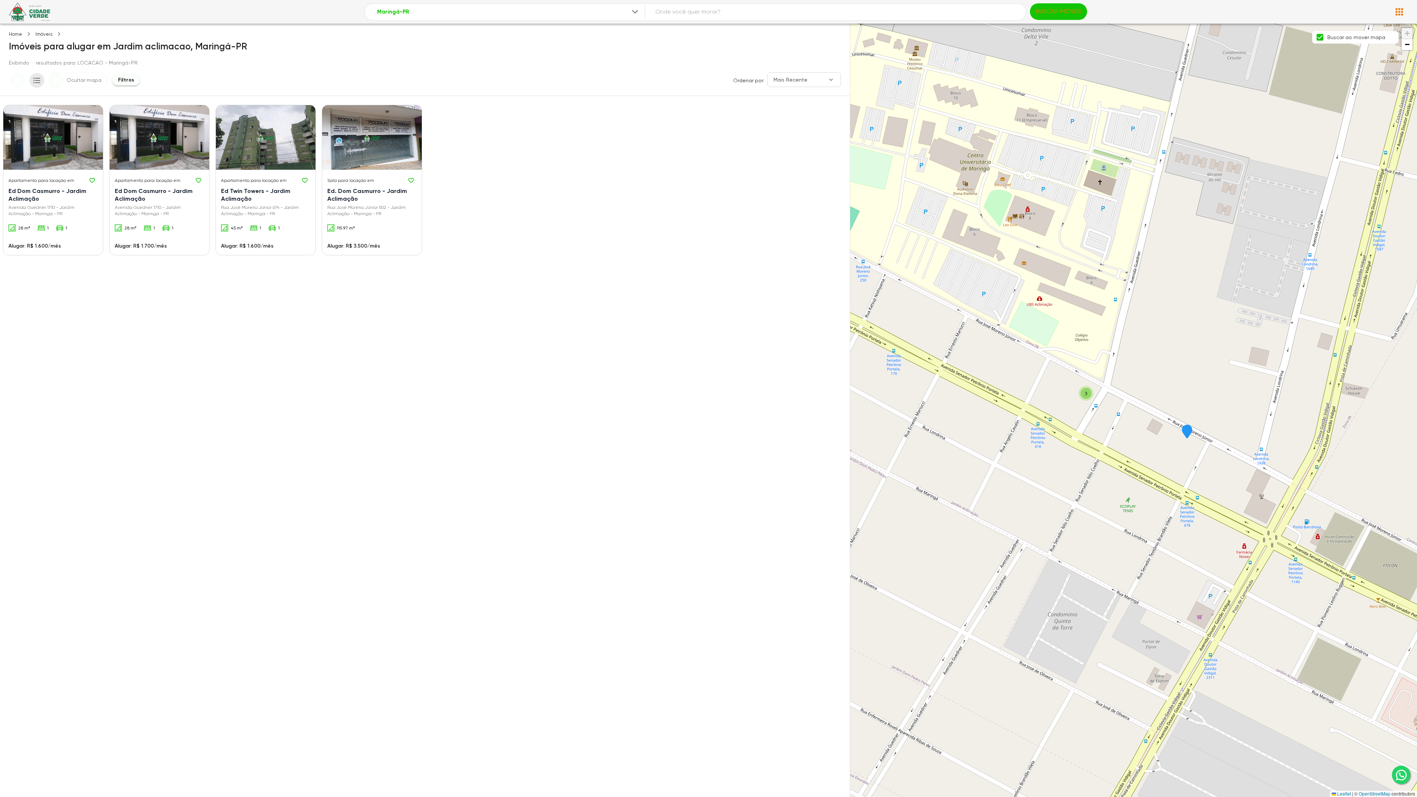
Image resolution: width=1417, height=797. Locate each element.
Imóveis (43, 34)
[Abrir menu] (1399, 11)
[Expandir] (635, 12)
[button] (1187, 432)
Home (15, 34)
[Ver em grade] (17, 80)
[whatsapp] (1401, 775)
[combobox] (508, 12)
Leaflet (1343, 793)
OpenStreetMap (1374, 793)
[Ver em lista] (37, 80)
